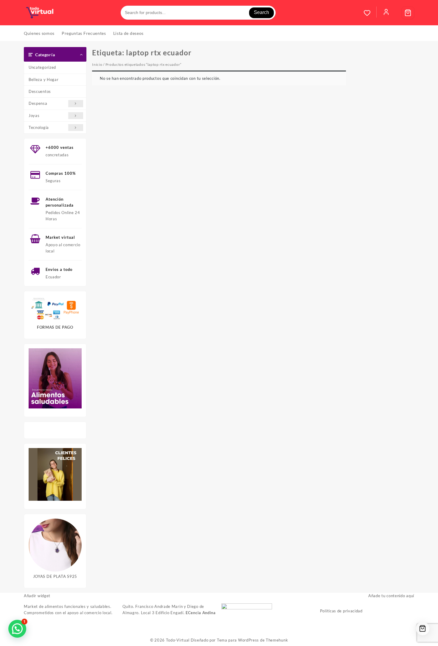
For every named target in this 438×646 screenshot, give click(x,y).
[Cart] (407, 12)
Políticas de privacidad (341, 610)
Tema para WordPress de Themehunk (252, 640)
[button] (17, 629)
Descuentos (40, 91)
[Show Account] (386, 12)
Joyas (34, 115)
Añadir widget (37, 595)
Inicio (97, 64)
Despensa (38, 103)
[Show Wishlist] (370, 13)
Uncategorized (42, 67)
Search (261, 12)
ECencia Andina (201, 612)
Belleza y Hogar (44, 79)
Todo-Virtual (178, 640)
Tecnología (39, 127)
